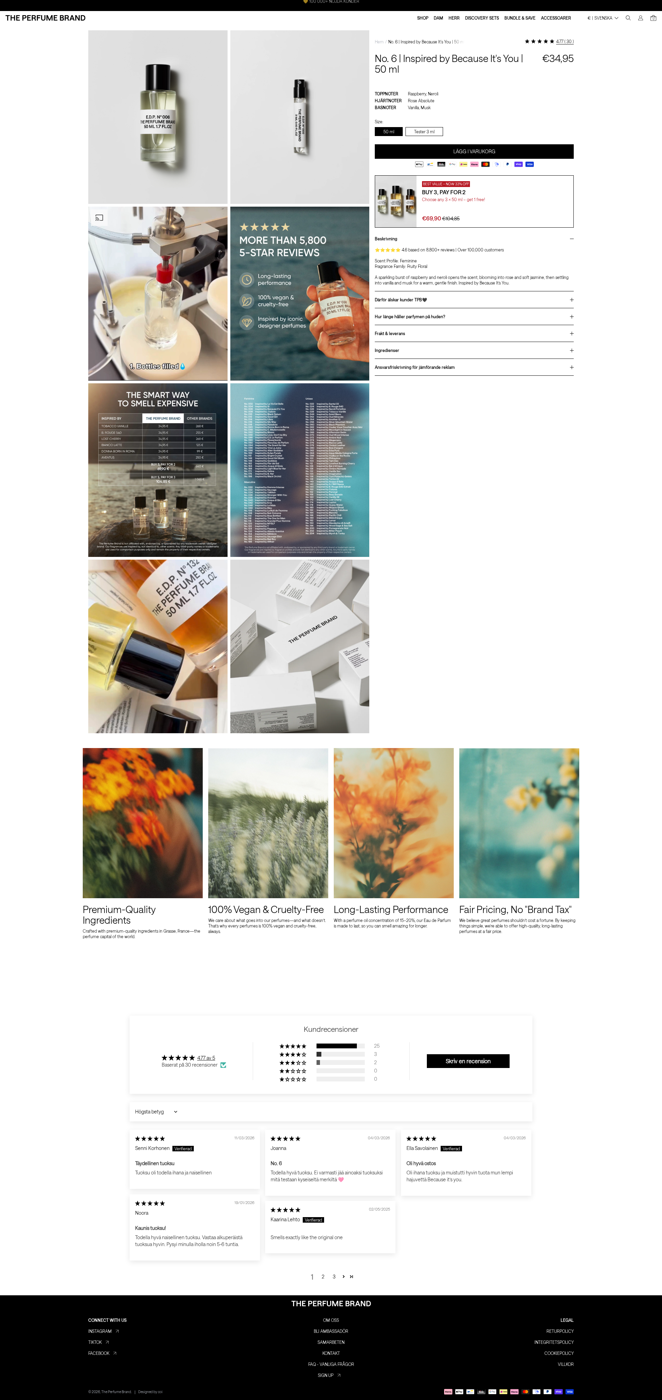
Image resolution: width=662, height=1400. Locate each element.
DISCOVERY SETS (482, 17)
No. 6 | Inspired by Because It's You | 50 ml (426, 41)
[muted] (216, 369)
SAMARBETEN (331, 1342)
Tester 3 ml (424, 131)
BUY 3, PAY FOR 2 (443, 192)
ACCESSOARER (556, 17)
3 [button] (334, 1276)
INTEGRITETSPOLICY (554, 1342)
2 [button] (323, 1276)
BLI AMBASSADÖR (331, 1331)
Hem (379, 41)
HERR (454, 17)
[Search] (628, 17)
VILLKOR (566, 1364)
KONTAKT (331, 1353)
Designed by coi (150, 1392)
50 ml (388, 131)
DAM (438, 17)
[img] (150, 1138)
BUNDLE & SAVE (519, 17)
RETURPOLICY (560, 1331)
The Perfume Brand (116, 1392)
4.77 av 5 (206, 1058)
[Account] (640, 17)
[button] (293, 1046)
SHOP (422, 17)
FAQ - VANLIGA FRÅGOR (331, 1364)
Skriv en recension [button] (468, 1061)
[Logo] (46, 18)
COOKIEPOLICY (559, 1353)
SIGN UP (325, 1375)
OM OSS (331, 1320)
